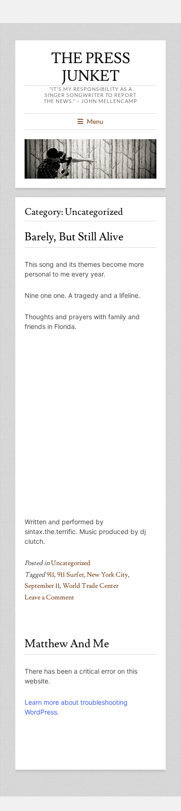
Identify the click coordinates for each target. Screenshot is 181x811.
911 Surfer (70, 575)
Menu (95, 121)
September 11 (42, 586)
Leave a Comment (49, 597)
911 (50, 575)
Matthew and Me (67, 644)
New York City (107, 575)
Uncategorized (70, 563)
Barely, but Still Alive (74, 237)
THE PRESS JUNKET (90, 67)
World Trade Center (90, 586)
